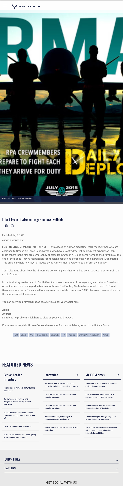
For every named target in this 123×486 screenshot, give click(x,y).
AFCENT (24, 334)
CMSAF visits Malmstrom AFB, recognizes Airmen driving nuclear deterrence (17, 402)
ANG (31, 334)
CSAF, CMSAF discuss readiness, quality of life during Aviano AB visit (20, 436)
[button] (5, 6)
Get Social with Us (61, 482)
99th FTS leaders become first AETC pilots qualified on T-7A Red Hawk (100, 395)
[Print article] (6, 226)
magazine (72, 334)
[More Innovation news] (77, 375)
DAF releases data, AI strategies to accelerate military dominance (58, 418)
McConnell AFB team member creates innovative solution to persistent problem (61, 385)
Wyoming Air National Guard (89, 334)
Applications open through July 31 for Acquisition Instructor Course (101, 418)
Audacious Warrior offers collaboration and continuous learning (101, 385)
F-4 (64, 334)
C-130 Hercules (42, 334)
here (37, 317)
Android (7, 313)
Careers (10, 468)
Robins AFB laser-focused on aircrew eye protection (61, 429)
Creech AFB (55, 334)
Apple (5, 309)
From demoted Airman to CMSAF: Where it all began (20, 389)
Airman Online (35, 325)
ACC (16, 334)
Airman (105, 334)
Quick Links (12, 459)
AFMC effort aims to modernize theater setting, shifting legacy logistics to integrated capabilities (101, 430)
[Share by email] (12, 226)
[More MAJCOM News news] (118, 375)
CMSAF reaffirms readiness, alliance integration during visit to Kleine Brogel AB (19, 415)
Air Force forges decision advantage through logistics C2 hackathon (100, 407)
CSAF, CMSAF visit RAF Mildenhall (17, 427)
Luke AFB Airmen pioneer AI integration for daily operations (60, 395)
